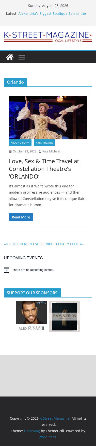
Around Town (20, 142)
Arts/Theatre (44, 142)
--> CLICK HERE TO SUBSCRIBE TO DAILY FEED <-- (44, 244)
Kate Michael (51, 151)
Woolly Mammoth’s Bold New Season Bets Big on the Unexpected (52, 11)
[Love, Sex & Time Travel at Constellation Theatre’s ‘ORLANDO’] (48, 117)
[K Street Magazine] (10, 57)
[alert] (48, 270)
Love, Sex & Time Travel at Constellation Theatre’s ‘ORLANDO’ (44, 168)
